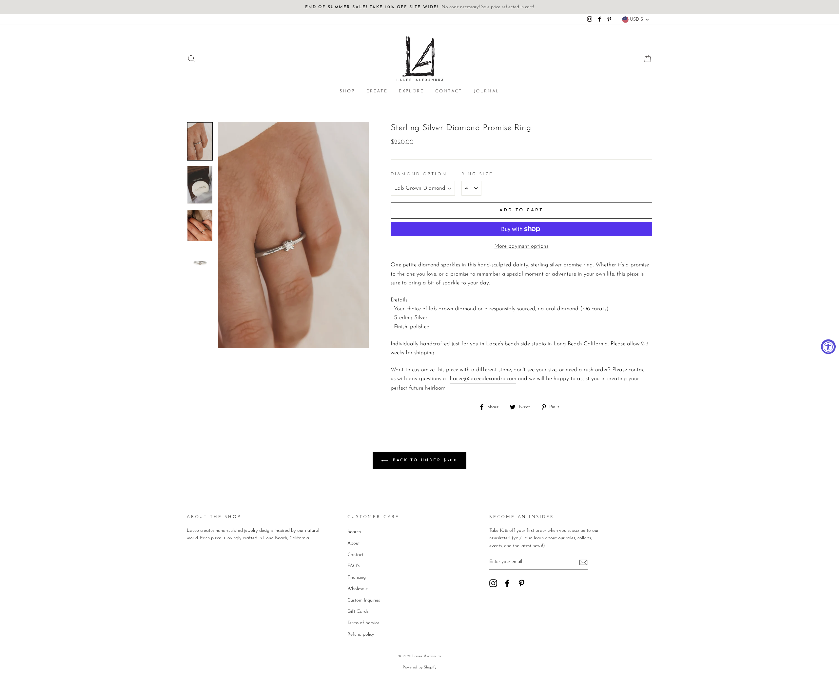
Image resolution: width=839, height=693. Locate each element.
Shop (347, 91)
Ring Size (477, 174)
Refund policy (360, 634)
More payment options (521, 246)
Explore (411, 91)
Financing (356, 577)
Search (354, 531)
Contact (448, 91)
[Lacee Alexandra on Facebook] (507, 583)
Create (377, 91)
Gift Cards (357, 611)
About (353, 543)
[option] (419, 7)
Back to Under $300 (424, 460)
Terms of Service (363, 623)
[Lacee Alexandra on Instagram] (493, 583)
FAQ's (353, 566)
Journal (486, 91)
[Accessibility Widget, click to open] (828, 346)
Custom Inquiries (363, 600)
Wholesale (357, 589)
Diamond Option (419, 174)
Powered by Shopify (419, 667)
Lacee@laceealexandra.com (483, 378)
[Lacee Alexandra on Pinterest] (521, 583)
